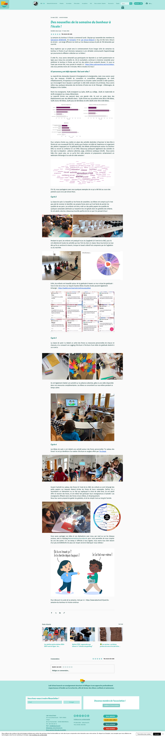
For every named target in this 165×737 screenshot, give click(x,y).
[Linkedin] (88, 716)
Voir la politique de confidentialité (38, 735)
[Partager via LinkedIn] (60, 613)
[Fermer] (163, 734)
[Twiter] (80, 716)
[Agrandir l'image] (57, 226)
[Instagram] (83, 716)
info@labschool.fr (55, 726)
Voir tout (121, 624)
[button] (52, 3)
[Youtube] (85, 716)
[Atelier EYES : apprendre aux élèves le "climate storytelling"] (82, 634)
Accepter (157, 734)
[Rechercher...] (130, 3)
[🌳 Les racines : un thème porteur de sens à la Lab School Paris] (110, 634)
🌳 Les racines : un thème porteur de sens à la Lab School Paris (110, 645)
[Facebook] (77, 716)
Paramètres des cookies (144, 734)
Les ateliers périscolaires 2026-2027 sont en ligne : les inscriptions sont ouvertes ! (54, 645)
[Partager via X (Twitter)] (56, 613)
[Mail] (75, 716)
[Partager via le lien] (64, 613)
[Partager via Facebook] (51, 613)
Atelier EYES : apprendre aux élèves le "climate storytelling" (82, 645)
